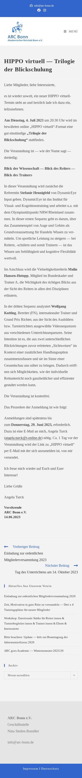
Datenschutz (50, 768)
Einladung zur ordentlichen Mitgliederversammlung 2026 (40, 596)
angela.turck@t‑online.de (23, 438)
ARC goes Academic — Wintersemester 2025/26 (34, 650)
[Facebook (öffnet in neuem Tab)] (39, 10)
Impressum (30, 768)
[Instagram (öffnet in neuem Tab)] (44, 10)
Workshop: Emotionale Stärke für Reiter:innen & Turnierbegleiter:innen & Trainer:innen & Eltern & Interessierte (35, 623)
